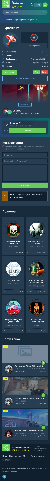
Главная (9, 19)
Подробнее (25, 105)
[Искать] (44, 12)
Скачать (10, 72)
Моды (25, 456)
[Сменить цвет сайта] (31, 5)
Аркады (23, 19)
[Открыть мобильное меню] (45, 4)
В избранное (35, 45)
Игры (16, 19)
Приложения (15, 456)
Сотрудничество (38, 456)
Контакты (6, 460)
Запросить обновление (25, 78)
